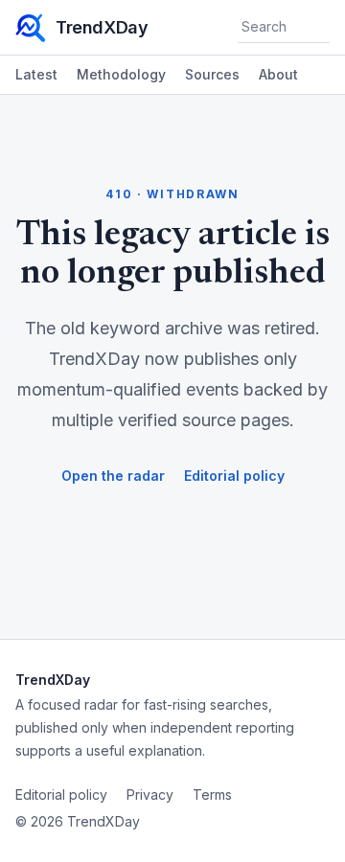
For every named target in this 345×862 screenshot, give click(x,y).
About (278, 74)
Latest (36, 74)
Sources (212, 74)
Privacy (149, 794)
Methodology (121, 74)
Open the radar (113, 475)
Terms (212, 794)
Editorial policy (234, 475)
